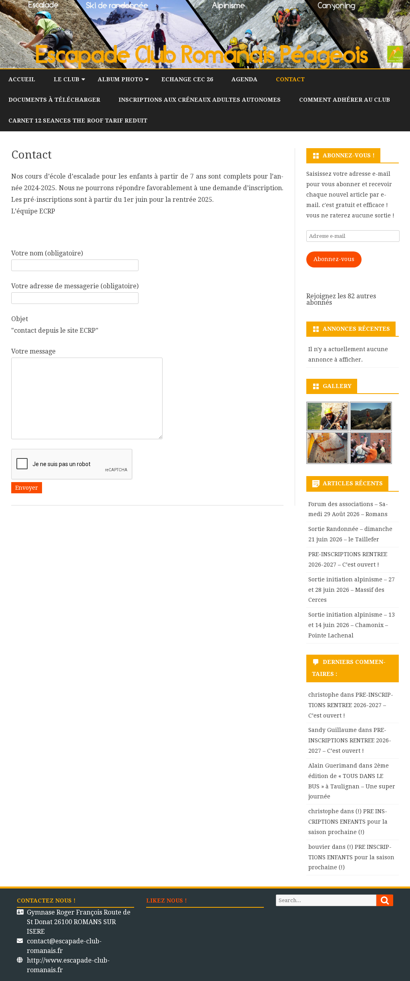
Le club (66, 79)
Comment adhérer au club (344, 99)
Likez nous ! (166, 900)
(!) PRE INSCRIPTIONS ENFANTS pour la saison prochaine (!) (348, 821)
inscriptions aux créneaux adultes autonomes (200, 99)
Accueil (21, 79)
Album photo (120, 79)
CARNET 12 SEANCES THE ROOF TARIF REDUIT (77, 120)
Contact (290, 79)
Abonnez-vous (334, 259)
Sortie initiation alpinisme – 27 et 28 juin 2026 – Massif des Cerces (351, 589)
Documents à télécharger (54, 99)
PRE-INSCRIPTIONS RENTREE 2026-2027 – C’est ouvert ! (350, 705)
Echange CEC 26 (187, 79)
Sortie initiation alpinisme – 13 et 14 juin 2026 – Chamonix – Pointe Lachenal (351, 625)
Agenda (244, 79)
